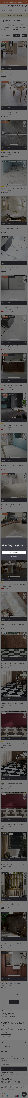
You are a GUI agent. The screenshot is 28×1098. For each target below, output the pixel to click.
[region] (13, 549)
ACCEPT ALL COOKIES (13, 552)
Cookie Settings (13, 556)
